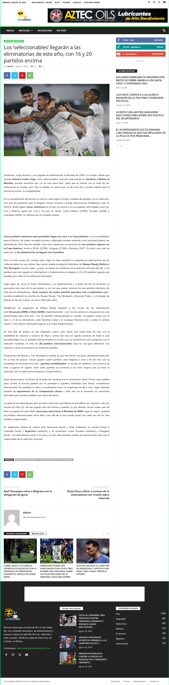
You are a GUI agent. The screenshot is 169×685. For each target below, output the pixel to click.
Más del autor (38, 533)
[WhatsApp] (30, 75)
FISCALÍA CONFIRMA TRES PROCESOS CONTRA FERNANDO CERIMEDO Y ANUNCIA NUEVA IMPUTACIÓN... (92, 621)
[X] (159, 2)
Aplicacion (44, 30)
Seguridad (120, 619)
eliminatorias (22, 460)
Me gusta (158, 40)
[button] (164, 30)
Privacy (126, 681)
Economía (121, 633)
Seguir (160, 47)
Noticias (24, 30)
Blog (57, 2)
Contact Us (154, 681)
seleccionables (66, 460)
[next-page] (107, 533)
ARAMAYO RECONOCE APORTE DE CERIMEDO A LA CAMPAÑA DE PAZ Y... (93, 640)
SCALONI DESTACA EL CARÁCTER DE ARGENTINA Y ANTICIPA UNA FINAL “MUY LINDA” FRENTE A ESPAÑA (92, 570)
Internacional (122, 643)
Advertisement (139, 681)
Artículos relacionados (16, 533)
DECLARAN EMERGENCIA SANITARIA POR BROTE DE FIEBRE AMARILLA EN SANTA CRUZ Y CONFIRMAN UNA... (140, 80)
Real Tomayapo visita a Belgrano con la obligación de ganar (28, 493)
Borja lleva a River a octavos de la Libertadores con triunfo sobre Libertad (88, 495)
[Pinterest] (22, 75)
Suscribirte (157, 54)
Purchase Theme (92, 2)
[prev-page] (103, 533)
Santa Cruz (121, 624)
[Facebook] (149, 2)
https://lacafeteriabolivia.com (34, 517)
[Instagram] (154, 2)
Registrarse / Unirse (42, 2)
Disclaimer (115, 681)
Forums (66, 2)
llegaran (43, 460)
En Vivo (61, 30)
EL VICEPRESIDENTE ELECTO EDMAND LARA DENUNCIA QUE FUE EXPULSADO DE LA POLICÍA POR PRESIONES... (141, 133)
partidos (53, 460)
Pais (118, 614)
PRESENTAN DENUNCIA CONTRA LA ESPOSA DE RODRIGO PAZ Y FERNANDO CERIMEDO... (93, 658)
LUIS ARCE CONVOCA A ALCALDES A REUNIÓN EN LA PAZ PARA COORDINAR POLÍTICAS (139, 98)
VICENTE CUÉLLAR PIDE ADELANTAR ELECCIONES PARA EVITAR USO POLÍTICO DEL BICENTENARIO (140, 115)
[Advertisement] (56, 165)
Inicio (10, 30)
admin (10, 66)
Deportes (14, 38)
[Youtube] (164, 2)
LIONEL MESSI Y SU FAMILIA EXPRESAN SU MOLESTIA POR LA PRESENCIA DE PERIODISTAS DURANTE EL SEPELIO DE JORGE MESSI (20, 571)
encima (33, 460)
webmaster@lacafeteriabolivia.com (33, 648)
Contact (77, 2)
